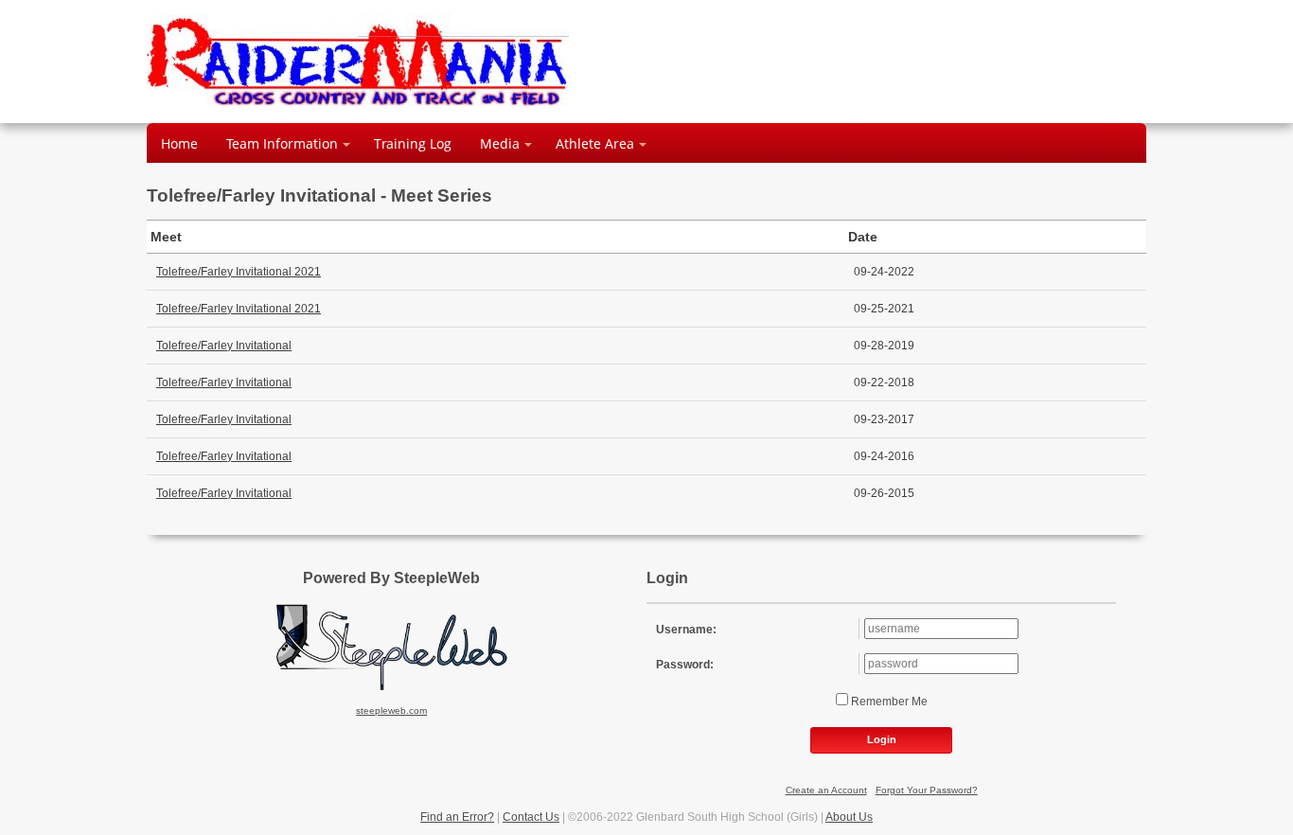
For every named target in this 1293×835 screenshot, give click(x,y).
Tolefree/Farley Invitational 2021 (238, 271)
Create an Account (826, 790)
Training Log (413, 143)
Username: (686, 629)
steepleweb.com (391, 710)
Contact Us (531, 817)
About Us (849, 817)
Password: (685, 664)
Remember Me (888, 701)
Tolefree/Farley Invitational (224, 345)
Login (881, 739)
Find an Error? (457, 817)
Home (179, 143)
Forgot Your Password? (927, 790)
